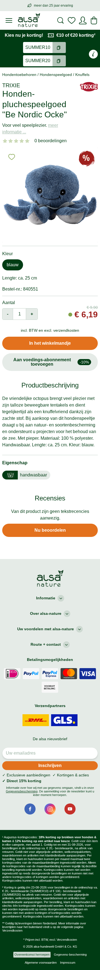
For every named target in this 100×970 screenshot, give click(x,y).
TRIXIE (11, 85)
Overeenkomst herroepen (31, 954)
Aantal (8, 302)
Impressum (67, 962)
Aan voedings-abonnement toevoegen (51, 362)
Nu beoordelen (50, 530)
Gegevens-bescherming (70, 954)
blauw (13, 264)
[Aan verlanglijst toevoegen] (12, 157)
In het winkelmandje (50, 343)
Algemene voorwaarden (41, 962)
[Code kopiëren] (59, 47)
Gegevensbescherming (22, 791)
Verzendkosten (12, 930)
